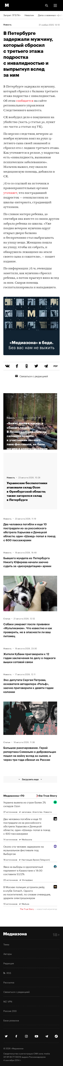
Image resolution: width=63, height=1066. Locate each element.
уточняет (10, 193)
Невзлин (29, 15)
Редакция (8, 963)
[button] (55, 5)
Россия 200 (10, 1011)
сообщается (24, 101)
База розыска (11, 1020)
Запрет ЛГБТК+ (11, 15)
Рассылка (8, 982)
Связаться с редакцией (33, 376)
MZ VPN (7, 1001)
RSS (8, 973)
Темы (6, 944)
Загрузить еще (30, 779)
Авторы (7, 953)
